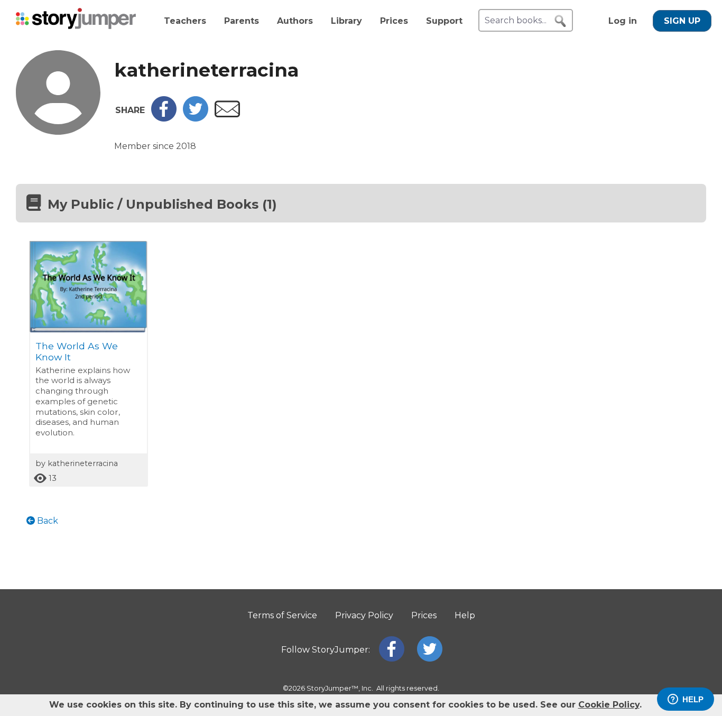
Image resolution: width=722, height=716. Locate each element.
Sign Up (682, 21)
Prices (394, 21)
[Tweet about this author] (195, 119)
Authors (295, 21)
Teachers (185, 21)
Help (465, 615)
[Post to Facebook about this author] (164, 119)
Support (444, 21)
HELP (693, 699)
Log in (622, 21)
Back (46, 521)
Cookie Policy (609, 705)
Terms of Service (282, 615)
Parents (241, 21)
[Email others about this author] (227, 114)
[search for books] (560, 21)
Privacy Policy (364, 615)
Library (346, 21)
